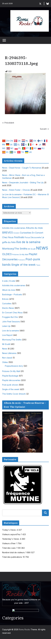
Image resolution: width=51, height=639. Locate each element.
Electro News (8, 308)
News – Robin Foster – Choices (16, 190)
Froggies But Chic (10, 317)
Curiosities (25, 232)
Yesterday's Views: (11, 539)
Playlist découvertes (11, 380)
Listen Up (6, 326)
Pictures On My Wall (20, 254)
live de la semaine (28, 242)
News (4, 348)
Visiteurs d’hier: (9, 543)
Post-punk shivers (10, 385)
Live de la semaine (10, 330)
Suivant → (44, 129)
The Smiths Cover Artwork (14, 394)
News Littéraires (9, 353)
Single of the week (23, 264)
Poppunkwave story (14, 366)
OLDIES (7, 254)
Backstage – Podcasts (12, 294)
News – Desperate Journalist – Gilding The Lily (23, 182)
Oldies (5, 362)
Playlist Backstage (10, 376)
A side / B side (8, 281)
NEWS (42, 248)
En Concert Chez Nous (12, 312)
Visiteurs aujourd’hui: (11, 534)
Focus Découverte (33, 237)
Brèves (5, 299)
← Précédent (8, 123)
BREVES (7, 232)
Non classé (7, 358)
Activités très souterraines (13, 228)
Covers (16, 233)
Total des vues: (9, 548)
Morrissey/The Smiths (14, 248)
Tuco (38, 265)
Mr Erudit (31, 249)
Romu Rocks (24, 629)
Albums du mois (34, 228)
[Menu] (4, 40)
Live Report (7, 335)
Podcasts (21, 260)
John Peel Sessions (11, 321)
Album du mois (8, 290)
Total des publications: (12, 557)
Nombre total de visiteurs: (14, 552)
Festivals (19, 237)
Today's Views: (9, 530)
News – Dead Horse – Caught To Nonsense (21, 168)
